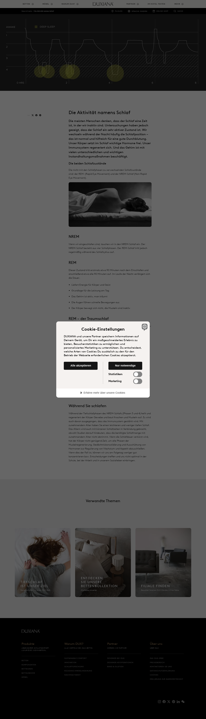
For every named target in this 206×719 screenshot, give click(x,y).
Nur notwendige (125, 365)
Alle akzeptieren (80, 365)
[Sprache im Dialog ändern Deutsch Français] (144, 327)
